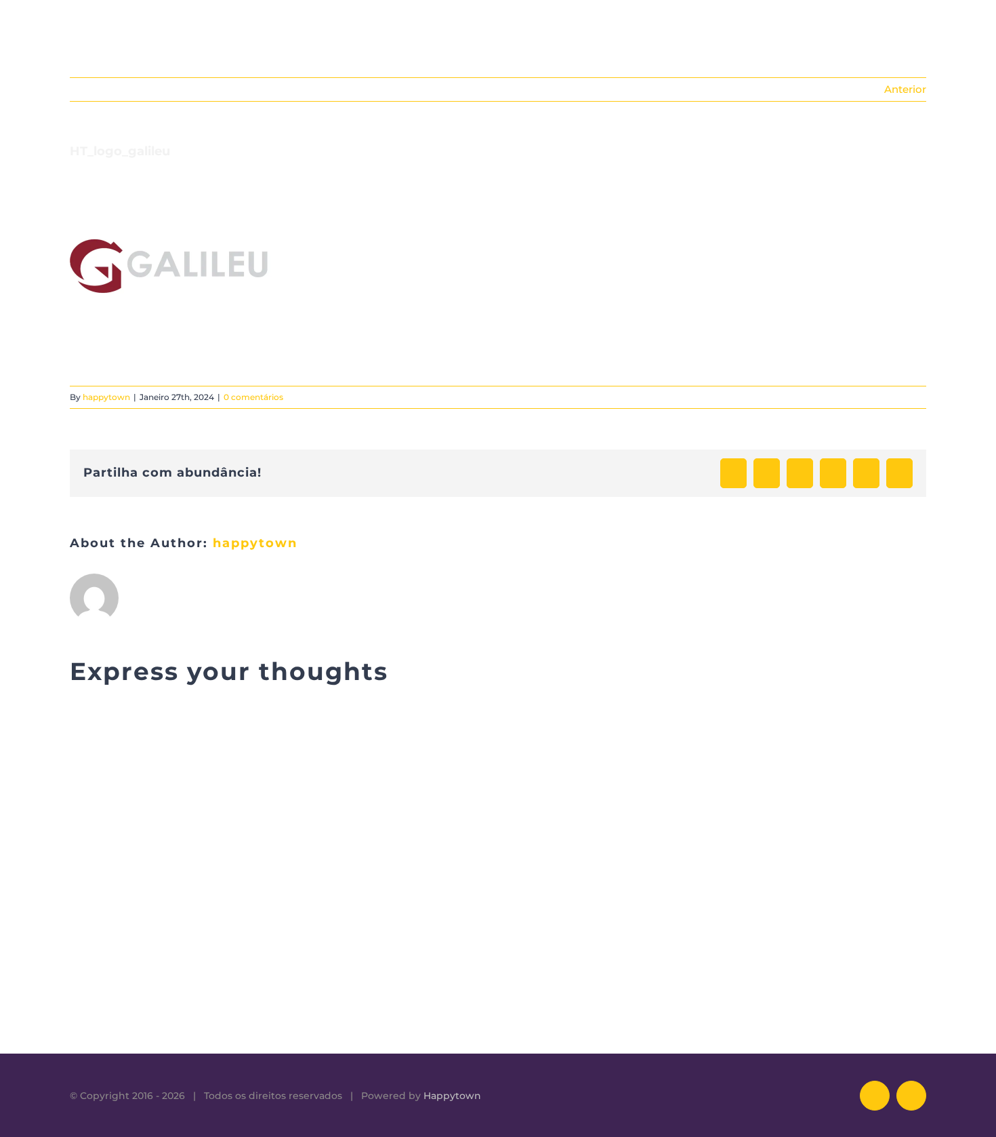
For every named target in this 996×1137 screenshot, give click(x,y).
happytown (106, 397)
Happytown (452, 1096)
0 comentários (253, 397)
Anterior (905, 89)
